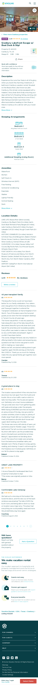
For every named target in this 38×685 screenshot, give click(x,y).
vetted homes (28, 581)
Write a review (9, 285)
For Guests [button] (7, 637)
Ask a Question (28, 541)
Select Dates (28, 681)
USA (17, 611)
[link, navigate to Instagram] (7, 657)
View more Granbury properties (15, 34)
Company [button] (6, 643)
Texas (23, 611)
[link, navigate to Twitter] (12, 657)
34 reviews (24, 39)
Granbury (30, 611)
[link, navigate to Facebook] (3, 657)
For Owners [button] (7, 632)
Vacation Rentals (7, 611)
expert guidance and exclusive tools (23, 590)
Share (20, 59)
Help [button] (4, 648)
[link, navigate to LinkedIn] (16, 657)
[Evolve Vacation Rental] (8, 3)
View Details (5, 682)
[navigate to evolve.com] (4, 626)
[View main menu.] (35, 3)
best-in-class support (21, 601)
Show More (5, 110)
